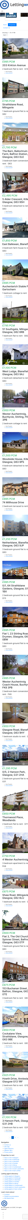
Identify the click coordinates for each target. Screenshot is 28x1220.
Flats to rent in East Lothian (12, 1170)
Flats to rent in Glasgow (11, 1157)
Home (5, 24)
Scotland (6, 1194)
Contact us (7, 1145)
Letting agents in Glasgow (12, 1176)
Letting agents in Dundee (11, 1181)
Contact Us (6, 28)
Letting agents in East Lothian (13, 1189)
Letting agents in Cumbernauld (13, 1185)
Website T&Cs (8, 1150)
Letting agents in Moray (11, 1183)
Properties (12, 24)
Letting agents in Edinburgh (12, 1178)
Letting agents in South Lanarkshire (14, 1187)
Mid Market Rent (9, 1198)
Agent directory (9, 1148)
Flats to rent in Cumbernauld (12, 1167)
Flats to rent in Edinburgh (11, 1159)
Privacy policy (8, 1152)
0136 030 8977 (9, 73)
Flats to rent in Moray (10, 1165)
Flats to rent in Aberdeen (11, 1161)
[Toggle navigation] (2, 11)
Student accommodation (11, 1196)
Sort (4, 35)
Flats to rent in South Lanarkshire (14, 1169)
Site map (6, 1146)
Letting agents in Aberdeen (12, 1180)
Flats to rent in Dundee (11, 1163)
